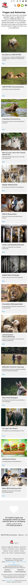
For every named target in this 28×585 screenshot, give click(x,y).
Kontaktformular (15, 564)
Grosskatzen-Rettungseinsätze (12, 304)
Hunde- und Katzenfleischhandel (13, 245)
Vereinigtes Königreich (19, 553)
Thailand (22, 551)
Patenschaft (22, 5)
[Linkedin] (26, 1)
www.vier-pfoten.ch (10, 580)
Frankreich (4, 549)
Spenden (18, 5)
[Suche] (15, 5)
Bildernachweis (8, 571)
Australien (3, 547)
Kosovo (17, 549)
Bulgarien (16, 547)
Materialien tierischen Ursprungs (13, 367)
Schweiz (11, 551)
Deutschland (23, 547)
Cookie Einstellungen (20, 571)
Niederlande (23, 549)
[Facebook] (17, 1)
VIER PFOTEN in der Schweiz (9, 535)
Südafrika (16, 551)
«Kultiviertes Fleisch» (9, 459)
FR (14, 1)
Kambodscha (11, 549)
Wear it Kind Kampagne (10, 398)
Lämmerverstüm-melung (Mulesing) (8, 335)
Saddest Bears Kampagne (10, 275)
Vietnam (11, 553)
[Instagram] (20, 1)
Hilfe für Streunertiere (9, 214)
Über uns (21, 535)
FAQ (26, 535)
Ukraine (4, 553)
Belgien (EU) (10, 547)
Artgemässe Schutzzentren (11, 119)
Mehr (3, 63)
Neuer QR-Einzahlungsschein (12, 488)
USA (7, 553)
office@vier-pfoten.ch (16, 525)
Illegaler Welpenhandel (9, 185)
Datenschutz (20, 569)
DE (11, 1)
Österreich (5, 551)
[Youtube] (23, 1)
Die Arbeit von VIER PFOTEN (11, 55)
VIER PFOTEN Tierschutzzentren (13, 87)
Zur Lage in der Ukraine (10, 428)
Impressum (7, 569)
